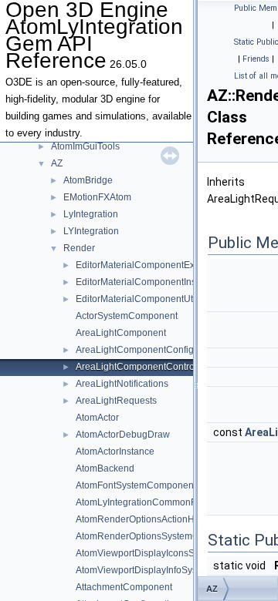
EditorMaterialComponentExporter (147, 265)
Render (79, 248)
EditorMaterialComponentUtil (137, 299)
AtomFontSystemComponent (136, 485)
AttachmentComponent (124, 587)
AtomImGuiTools (85, 146)
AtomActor (97, 417)
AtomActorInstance (115, 451)
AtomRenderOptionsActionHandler (149, 519)
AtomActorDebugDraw (123, 434)
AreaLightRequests (116, 400)
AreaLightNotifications (122, 383)
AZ (57, 163)
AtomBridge (88, 180)
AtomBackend (105, 468)
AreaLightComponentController (142, 366)
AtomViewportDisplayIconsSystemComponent (172, 553)
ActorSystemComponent (127, 316)
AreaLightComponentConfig (135, 349)
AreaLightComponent (121, 332)
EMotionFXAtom (97, 197)
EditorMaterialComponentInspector (149, 282)
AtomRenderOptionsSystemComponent (159, 536)
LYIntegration (91, 231)
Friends (256, 59)
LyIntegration (90, 214)
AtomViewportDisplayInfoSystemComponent (169, 570)
